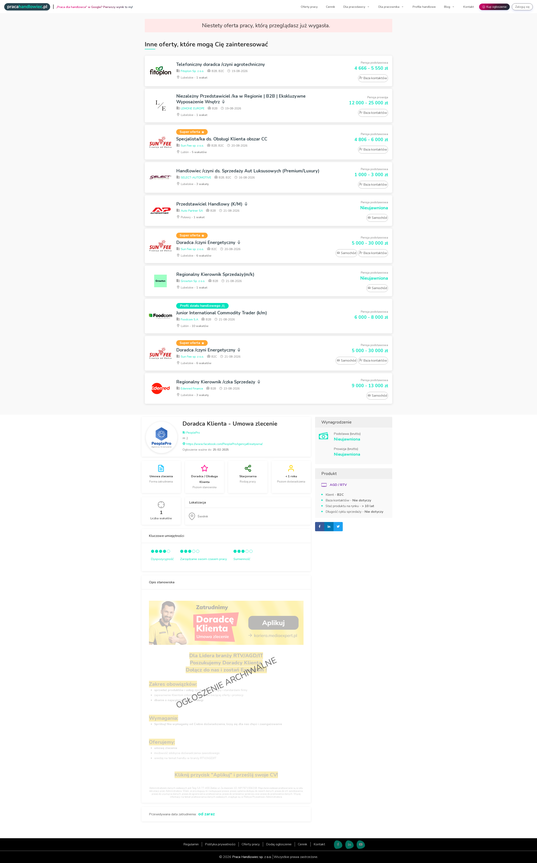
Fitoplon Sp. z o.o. (192, 71)
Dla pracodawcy (354, 7)
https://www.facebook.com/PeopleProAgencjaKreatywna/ (224, 444)
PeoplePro (192, 433)
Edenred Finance (191, 389)
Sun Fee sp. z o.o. (192, 146)
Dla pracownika (389, 7)
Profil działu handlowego (200, 305)
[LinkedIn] (349, 844)
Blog (447, 7)
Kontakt (468, 7)
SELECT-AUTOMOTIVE (195, 178)
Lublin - (193, 152)
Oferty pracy (309, 7)
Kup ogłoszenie (495, 7)
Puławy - (192, 217)
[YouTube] (361, 844)
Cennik (330, 7)
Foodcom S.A (189, 319)
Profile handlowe (424, 7)
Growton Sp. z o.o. (192, 281)
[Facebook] (338, 844)
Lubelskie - (193, 78)
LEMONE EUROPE (192, 108)
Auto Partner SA (191, 211)
